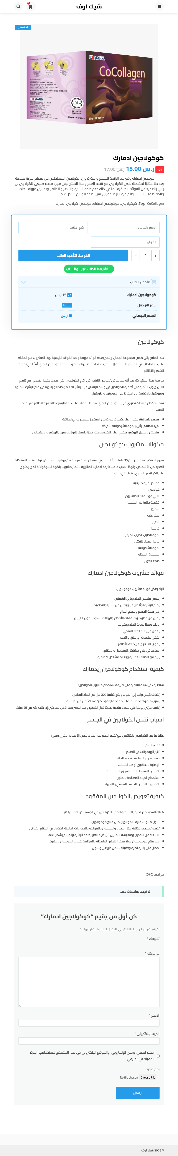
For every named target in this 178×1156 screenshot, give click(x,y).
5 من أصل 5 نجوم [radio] (107, 944)
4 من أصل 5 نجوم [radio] (123, 944)
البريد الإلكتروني (147, 1033)
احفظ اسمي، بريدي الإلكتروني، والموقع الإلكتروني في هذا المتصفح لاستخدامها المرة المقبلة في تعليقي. (92, 1055)
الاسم (154, 1015)
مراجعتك (152, 953)
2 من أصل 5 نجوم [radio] (147, 944)
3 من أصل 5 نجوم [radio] (137, 944)
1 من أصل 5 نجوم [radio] (155, 944)
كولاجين (85, 203)
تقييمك (153, 938)
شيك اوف (89, 6)
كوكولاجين (129, 203)
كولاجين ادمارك (67, 203)
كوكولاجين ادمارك (106, 203)
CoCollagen (155, 203)
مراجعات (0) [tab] (155, 874)
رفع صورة (153, 1069)
